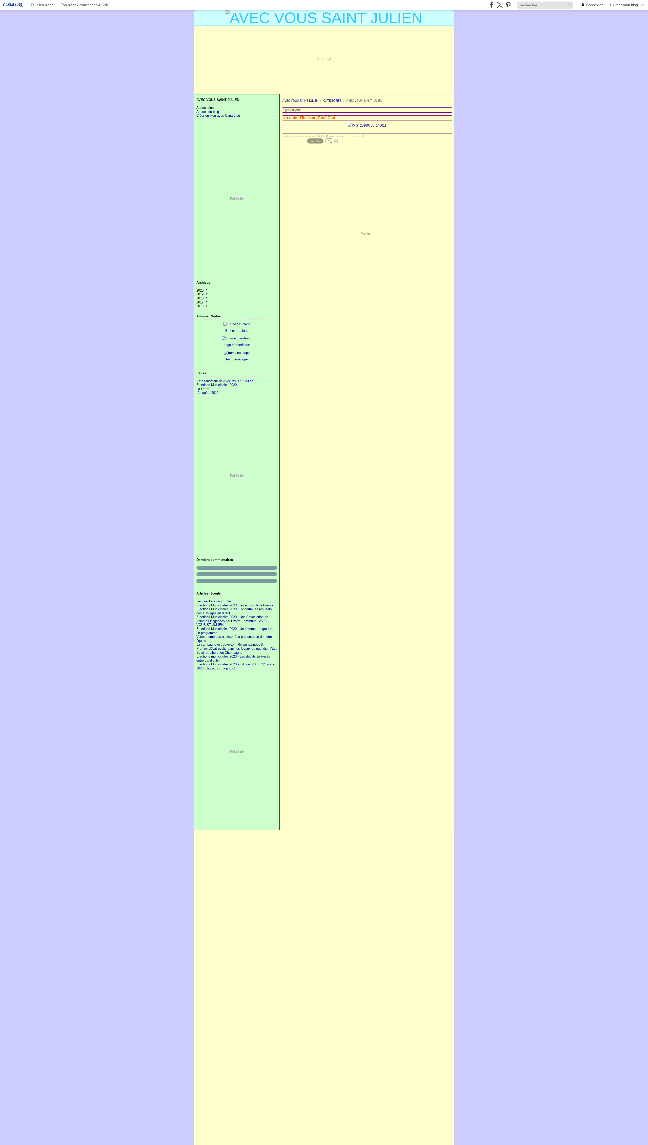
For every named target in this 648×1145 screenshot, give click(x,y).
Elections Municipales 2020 (216, 385)
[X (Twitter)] (500, 5)
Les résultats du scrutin (213, 601)
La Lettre (202, 389)
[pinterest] (508, 5)
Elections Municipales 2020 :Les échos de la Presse (234, 605)
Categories (332, 100)
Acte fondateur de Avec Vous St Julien (224, 381)
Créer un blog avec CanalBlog (218, 115)
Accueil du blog (207, 112)
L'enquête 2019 (207, 393)
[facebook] (491, 5)
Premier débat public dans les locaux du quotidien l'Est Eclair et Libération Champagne (236, 651)
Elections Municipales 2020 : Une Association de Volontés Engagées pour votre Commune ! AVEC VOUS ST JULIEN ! (232, 621)
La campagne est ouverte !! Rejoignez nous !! (229, 644)
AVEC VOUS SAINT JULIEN (300, 100)
